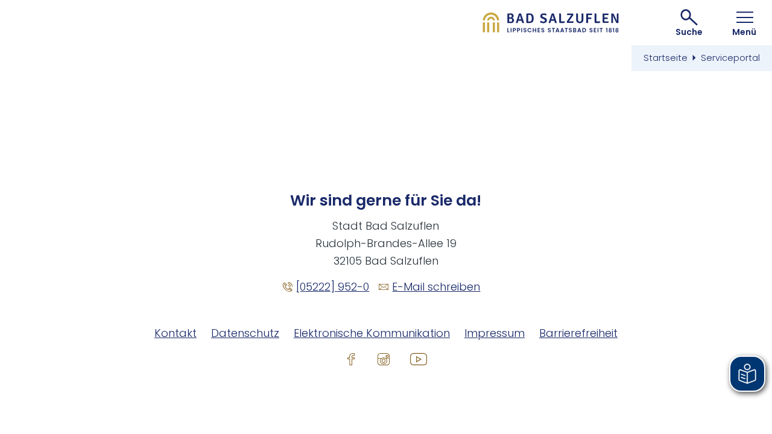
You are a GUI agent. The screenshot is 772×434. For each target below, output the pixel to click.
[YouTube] (418, 359)
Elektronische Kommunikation (372, 333)
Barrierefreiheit (578, 333)
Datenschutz (245, 333)
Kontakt (175, 333)
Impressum (494, 333)
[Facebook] (351, 359)
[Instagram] (383, 359)
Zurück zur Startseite (551, 22)
